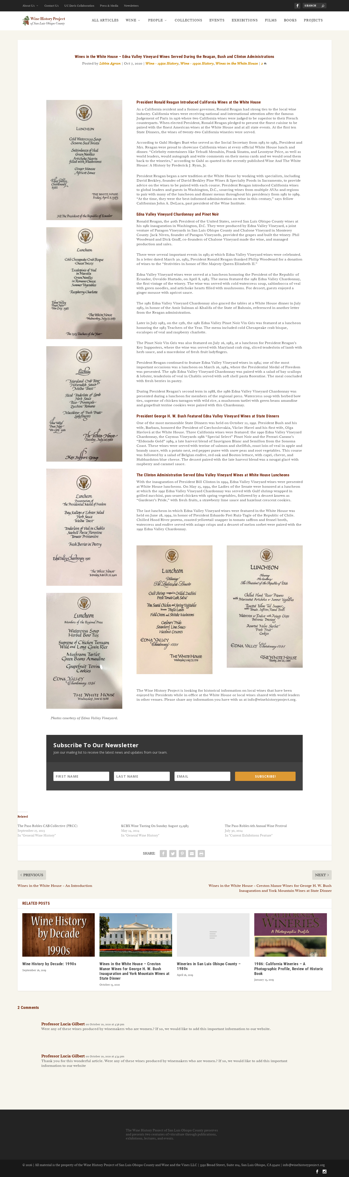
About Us (29, 6)
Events (217, 20)
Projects (313, 20)
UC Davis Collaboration (79, 6)
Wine (131, 20)
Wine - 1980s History (162, 63)
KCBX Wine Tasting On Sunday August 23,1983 (155, 826)
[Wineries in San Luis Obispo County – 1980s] (213, 935)
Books (290, 20)
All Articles (105, 20)
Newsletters (131, 6)
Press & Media (109, 6)
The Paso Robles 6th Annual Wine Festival (256, 826)
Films (271, 20)
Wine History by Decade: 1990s (49, 963)
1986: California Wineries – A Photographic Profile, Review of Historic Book (288, 968)
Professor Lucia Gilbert (63, 1023)
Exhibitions (245, 20)
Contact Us (51, 6)
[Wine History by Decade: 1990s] (58, 935)
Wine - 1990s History (197, 63)
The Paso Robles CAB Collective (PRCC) (48, 826)
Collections (188, 20)
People (155, 20)
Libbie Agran (110, 63)
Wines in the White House (237, 63)
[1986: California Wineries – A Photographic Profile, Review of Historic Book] (290, 935)
